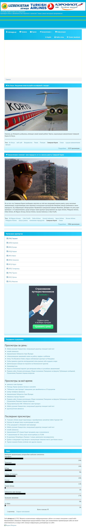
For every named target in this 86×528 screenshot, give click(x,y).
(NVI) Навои (12, 256)
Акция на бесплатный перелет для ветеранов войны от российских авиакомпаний (33, 369)
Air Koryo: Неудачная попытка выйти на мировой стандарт (28, 85)
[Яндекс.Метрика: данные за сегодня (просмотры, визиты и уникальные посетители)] (10, 525)
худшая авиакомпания (73, 143)
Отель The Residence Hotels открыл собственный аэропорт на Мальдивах (31, 359)
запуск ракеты (23, 220)
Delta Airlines (36, 218)
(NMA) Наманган (13, 260)
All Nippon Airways (15, 218)
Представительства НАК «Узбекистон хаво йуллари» (23, 404)
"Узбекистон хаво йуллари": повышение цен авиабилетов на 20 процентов (31, 389)
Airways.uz (12, 32)
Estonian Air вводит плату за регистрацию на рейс (23, 422)
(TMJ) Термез (12, 273)
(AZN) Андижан (13, 243)
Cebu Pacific (26, 218)
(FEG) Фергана (13, 281)
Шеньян (8, 145)
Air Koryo (12, 143)
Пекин (36, 143)
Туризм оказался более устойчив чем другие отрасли (24, 442)
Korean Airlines (70, 218)
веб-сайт (19, 143)
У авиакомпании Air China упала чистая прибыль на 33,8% (25, 435)
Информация (61, 32)
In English (48, 37)
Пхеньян (42, 143)
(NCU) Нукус (12, 264)
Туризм (33, 32)
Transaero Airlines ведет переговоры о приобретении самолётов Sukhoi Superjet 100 (35, 420)
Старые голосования (22, 511)
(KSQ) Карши (12, 251)
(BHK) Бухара (12, 247)
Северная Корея (52, 143)
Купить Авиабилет (74, 37)
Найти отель (60, 37)
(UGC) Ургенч (12, 277)
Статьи (62, 143)
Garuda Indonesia (48, 218)
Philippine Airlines (11, 220)
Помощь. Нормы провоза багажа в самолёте (21, 387)
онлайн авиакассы (12, 351)
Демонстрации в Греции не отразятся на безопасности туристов (27, 364)
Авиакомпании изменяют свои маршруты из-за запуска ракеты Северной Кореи (35, 155)
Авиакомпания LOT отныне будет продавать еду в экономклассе (28, 432)
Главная (8, 79)
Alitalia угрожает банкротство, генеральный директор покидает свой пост (30, 349)
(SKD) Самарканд (13, 269)
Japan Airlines (59, 218)
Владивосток (28, 143)
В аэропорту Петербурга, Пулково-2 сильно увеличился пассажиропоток (30, 437)
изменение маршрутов (37, 220)
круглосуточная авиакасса (15, 409)
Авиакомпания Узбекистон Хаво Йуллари (20, 354)
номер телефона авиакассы (16, 392)
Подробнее (62, 148)
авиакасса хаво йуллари (14, 384)
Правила (24, 32)
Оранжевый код (12, 366)
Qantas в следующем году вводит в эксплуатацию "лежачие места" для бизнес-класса (34, 439)
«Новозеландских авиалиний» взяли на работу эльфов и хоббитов (28, 356)
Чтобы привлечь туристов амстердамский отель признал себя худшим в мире (32, 361)
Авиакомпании (46, 32)
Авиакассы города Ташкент (16, 397)
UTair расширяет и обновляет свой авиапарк (21, 425)
